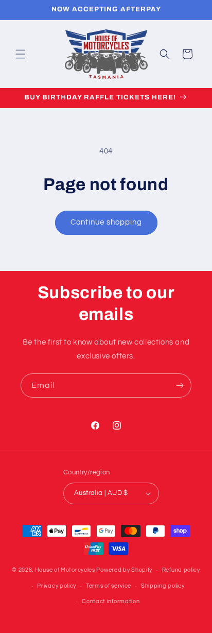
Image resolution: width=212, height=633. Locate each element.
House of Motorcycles (65, 570)
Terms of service (108, 586)
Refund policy (181, 570)
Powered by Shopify (124, 570)
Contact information (110, 601)
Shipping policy (163, 586)
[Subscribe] (179, 385)
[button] (20, 54)
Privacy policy (56, 586)
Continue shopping (106, 222)
